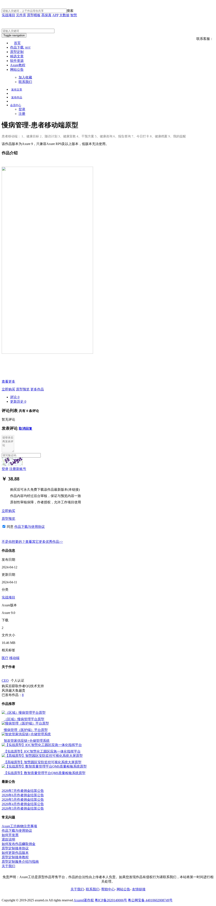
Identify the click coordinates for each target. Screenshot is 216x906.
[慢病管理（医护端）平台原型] (25, 723)
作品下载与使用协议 (29, 526)
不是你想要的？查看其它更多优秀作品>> (32, 541)
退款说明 (8, 839)
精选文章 (17, 56)
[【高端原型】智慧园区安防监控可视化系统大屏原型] (42, 755)
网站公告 (17, 69)
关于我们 (8, 866)
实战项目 (8, 15)
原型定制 (17, 52)
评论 (14, 397)
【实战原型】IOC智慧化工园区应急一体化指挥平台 (42, 751)
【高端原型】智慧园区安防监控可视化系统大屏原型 (42, 762)
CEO (5, 680)
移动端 (14, 658)
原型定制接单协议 (15, 848)
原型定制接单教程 (15, 857)
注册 (22, 113)
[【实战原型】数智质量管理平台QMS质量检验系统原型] (44, 766)
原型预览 (23, 389)
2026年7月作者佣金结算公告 (23, 790)
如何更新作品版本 (15, 853)
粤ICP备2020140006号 (111, 900)
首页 (17, 43)
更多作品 (37, 389)
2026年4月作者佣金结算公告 (23, 804)
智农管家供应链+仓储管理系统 (27, 740)
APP (55, 15)
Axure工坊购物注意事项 (19, 826)
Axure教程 (17, 65)
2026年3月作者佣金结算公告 (23, 808)
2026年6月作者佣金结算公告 (23, 795)
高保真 (46, 15)
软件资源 (17, 60)
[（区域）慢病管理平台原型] (24, 712)
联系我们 (25, 82)
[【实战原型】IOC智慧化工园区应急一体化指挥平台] (42, 745)
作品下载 (20, 47)
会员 (15, 105)
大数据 (64, 15)
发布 (16, 89)
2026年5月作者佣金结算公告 (23, 799)
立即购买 (8, 389)
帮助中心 (108, 889)
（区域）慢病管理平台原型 (24, 719)
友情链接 (139, 889)
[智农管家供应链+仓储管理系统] (26, 734)
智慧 (73, 15)
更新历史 (18, 401)
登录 (22, 109)
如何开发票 (10, 835)
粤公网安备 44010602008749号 (150, 900)
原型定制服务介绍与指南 (20, 861)
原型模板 (33, 15)
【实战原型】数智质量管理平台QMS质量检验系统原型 (44, 773)
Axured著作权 (84, 900)
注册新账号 (17, 469)
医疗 (5, 658)
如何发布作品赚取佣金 (18, 844)
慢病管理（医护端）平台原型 (26, 730)
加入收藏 (25, 77)
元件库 (21, 15)
